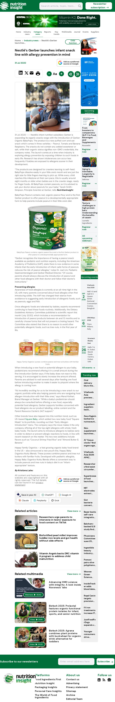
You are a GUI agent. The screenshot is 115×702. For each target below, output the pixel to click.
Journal (77, 32)
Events (85, 32)
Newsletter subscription (98, 5)
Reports (47, 32)
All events (87, 367)
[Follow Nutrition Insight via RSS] (104, 681)
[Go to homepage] (19, 683)
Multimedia (67, 32)
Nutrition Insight (45, 683)
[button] (48, 494)
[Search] (80, 6)
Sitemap (71, 691)
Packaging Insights (46, 687)
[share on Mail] (32, 73)
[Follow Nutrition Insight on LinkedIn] (99, 681)
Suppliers (95, 32)
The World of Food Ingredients (46, 696)
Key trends (56, 33)
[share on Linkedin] (21, 73)
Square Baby (31, 419)
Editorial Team (74, 698)
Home (18, 32)
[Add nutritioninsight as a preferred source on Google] (69, 62)
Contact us (72, 679)
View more (72, 511)
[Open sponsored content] (57, 26)
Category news (38, 33)
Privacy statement (77, 687)
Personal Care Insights (48, 691)
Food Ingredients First (48, 679)
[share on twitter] (26, 73)
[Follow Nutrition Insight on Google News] (110, 681)
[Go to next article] (78, 75)
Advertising (72, 683)
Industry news (27, 33)
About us (73, 675)
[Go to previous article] (71, 75)
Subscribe (103, 661)
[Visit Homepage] (13, 10)
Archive (70, 695)
